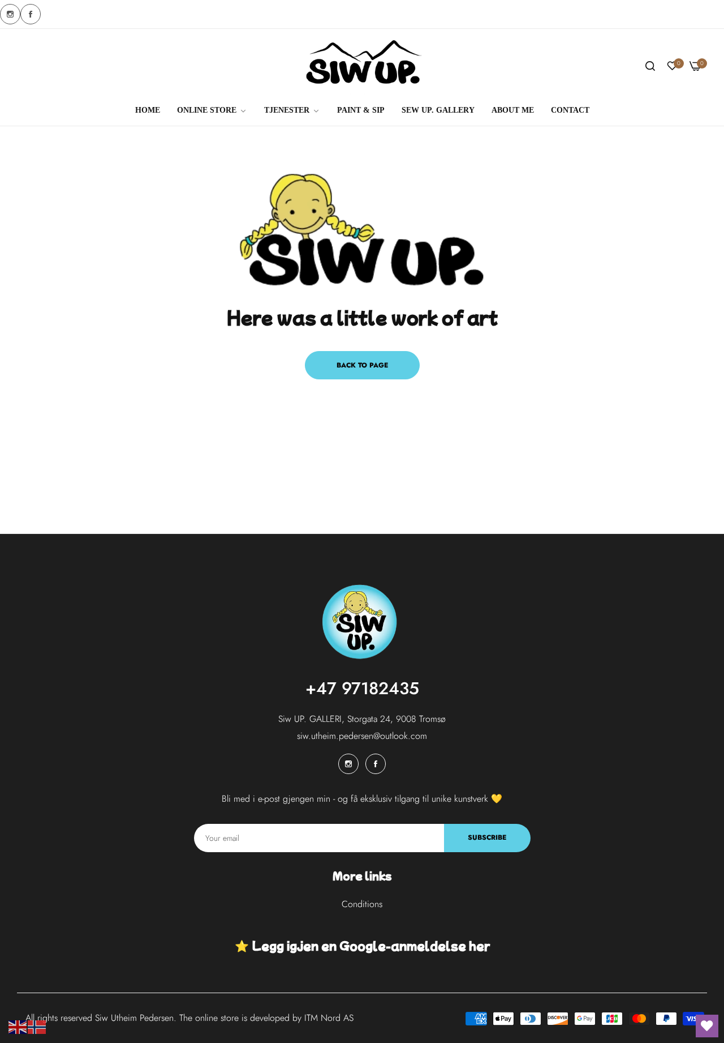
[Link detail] (10, 14)
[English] (18, 1026)
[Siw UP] (362, 66)
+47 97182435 (362, 688)
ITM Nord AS (329, 1017)
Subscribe (487, 837)
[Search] (650, 66)
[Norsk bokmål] (37, 1026)
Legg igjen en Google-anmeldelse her (371, 945)
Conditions (362, 904)
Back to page (362, 365)
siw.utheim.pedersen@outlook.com (362, 735)
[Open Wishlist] (707, 1026)
